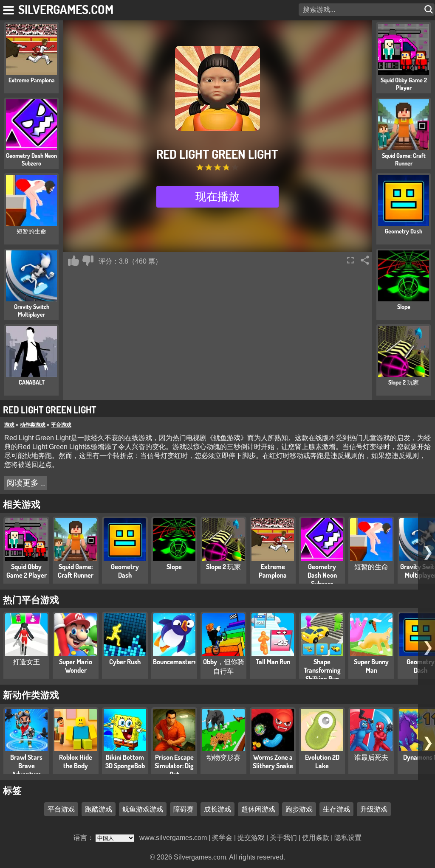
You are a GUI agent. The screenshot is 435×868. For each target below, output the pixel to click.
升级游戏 (373, 809)
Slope (174, 566)
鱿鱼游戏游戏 (142, 809)
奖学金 (222, 837)
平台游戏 (61, 425)
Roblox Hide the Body (75, 761)
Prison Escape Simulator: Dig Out (174, 765)
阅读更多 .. (25, 482)
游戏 (9, 425)
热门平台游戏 (31, 599)
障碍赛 (183, 809)
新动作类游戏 (31, 694)
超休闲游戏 (258, 809)
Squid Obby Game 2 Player (26, 570)
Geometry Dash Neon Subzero (322, 575)
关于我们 (283, 837)
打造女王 (26, 661)
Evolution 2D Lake (322, 761)
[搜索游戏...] (429, 9)
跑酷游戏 (98, 809)
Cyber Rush (125, 661)
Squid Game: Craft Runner (75, 570)
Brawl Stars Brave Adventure (26, 765)
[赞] (73, 260)
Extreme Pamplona (273, 570)
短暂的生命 (371, 566)
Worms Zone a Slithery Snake (273, 761)
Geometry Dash (125, 570)
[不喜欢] (87, 260)
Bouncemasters (175, 661)
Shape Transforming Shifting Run (322, 670)
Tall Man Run (273, 661)
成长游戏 (217, 809)
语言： (84, 837)
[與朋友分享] (364, 260)
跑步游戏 (299, 809)
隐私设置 (348, 837)
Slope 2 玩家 (223, 566)
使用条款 (315, 837)
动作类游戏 (32, 425)
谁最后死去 (371, 757)
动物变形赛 (223, 757)
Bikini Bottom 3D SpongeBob (125, 761)
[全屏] (350, 260)
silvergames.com (65, 9)
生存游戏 (336, 809)
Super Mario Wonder (75, 665)
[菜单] (9, 8)
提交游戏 (251, 837)
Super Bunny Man (371, 665)
